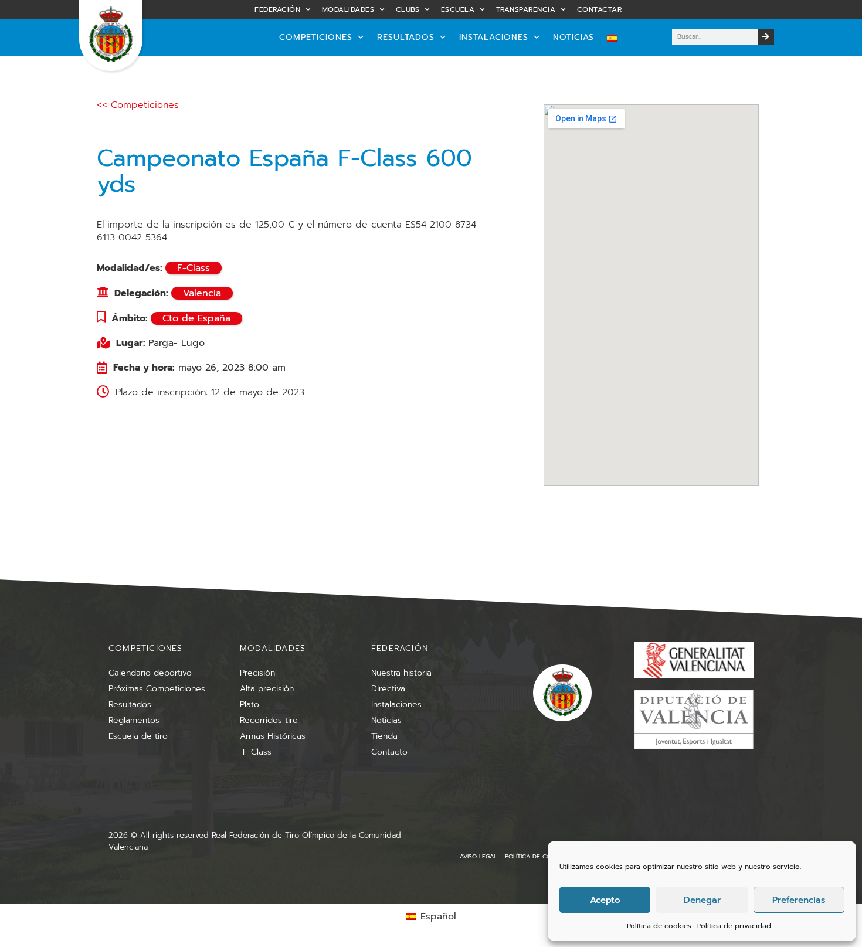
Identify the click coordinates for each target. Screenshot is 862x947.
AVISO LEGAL (478, 856)
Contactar (599, 9)
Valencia (202, 293)
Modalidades (348, 9)
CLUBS (408, 9)
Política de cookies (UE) (543, 856)
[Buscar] (766, 37)
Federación (277, 9)
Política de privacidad (734, 926)
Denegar (702, 900)
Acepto (605, 900)
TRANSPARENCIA (526, 9)
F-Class (193, 268)
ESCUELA (458, 9)
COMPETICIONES (315, 37)
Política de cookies (659, 926)
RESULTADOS (406, 37)
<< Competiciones (138, 105)
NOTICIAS (573, 37)
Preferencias (798, 900)
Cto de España (196, 318)
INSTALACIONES (493, 37)
